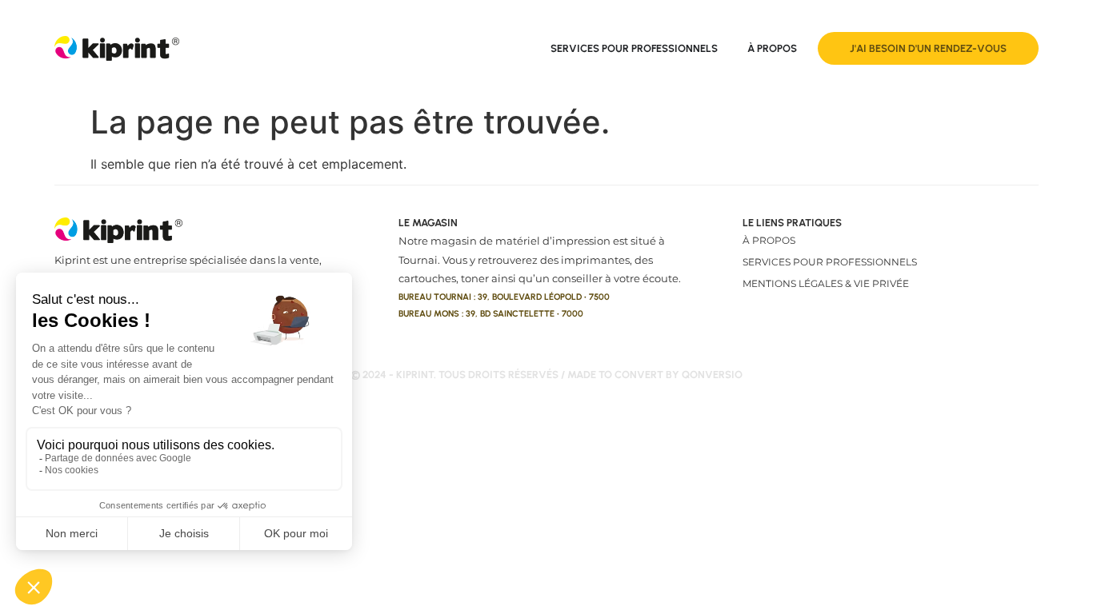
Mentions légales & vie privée (826, 283)
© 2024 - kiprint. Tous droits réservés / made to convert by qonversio (546, 375)
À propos (769, 240)
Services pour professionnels (830, 262)
